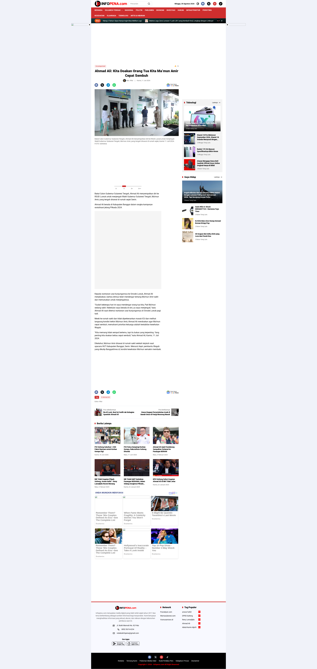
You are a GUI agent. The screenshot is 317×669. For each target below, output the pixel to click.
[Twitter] (209, 3)
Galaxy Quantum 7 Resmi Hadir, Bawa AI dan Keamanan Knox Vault (201, 124)
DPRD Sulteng (191, 616)
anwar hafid (191, 612)
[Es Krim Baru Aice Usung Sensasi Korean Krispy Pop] (187, 223)
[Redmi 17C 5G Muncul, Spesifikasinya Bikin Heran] (189, 151)
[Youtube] (214, 3)
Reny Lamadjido (191, 620)
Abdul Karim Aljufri (191, 627)
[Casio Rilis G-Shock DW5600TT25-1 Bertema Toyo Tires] (187, 210)
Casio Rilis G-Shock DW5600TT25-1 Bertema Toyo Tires (207, 209)
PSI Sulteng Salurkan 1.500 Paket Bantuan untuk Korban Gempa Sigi (106, 449)
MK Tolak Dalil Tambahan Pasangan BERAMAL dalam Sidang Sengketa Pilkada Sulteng (134, 481)
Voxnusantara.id (166, 620)
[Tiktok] (220, 3)
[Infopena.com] (111, 4)
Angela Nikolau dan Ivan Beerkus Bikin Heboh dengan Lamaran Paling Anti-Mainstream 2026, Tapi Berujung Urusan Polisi (202, 195)
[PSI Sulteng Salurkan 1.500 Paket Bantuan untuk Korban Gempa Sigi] (107, 435)
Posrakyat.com (166, 612)
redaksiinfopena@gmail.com (128, 633)
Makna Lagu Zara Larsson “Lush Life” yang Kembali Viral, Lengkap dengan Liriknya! (163, 21)
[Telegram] (108, 85)
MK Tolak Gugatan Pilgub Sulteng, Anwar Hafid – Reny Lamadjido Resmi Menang (106, 481)
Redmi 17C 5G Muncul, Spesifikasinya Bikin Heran (207, 150)
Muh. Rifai (129, 80)
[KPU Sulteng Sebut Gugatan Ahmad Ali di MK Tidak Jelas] (166, 467)
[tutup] (89, 25)
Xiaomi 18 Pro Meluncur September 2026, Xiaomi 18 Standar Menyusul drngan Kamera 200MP (208, 137)
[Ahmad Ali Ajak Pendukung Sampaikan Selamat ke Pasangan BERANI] (166, 435)
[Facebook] (203, 3)
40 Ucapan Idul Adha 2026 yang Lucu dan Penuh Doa (207, 235)
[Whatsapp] (114, 85)
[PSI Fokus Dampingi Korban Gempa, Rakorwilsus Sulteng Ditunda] (137, 435)
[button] (149, 4)
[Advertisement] (158, 44)
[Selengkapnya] (126, 608)
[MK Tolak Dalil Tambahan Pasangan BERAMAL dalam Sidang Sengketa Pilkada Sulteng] (137, 467)
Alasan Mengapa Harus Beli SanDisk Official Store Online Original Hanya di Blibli (208, 163)
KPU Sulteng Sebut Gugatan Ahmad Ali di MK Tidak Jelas (164, 480)
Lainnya (215, 102)
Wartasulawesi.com (167, 616)
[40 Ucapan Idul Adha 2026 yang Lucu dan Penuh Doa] (187, 236)
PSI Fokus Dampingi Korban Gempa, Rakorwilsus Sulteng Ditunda (135, 449)
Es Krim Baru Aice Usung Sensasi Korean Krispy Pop (208, 222)
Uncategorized (100, 66)
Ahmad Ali (134, 193)
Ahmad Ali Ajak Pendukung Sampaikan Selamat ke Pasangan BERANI (163, 449)
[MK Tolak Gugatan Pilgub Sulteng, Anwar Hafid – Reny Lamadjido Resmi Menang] (107, 467)
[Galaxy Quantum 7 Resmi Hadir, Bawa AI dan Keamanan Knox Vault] (202, 118)
